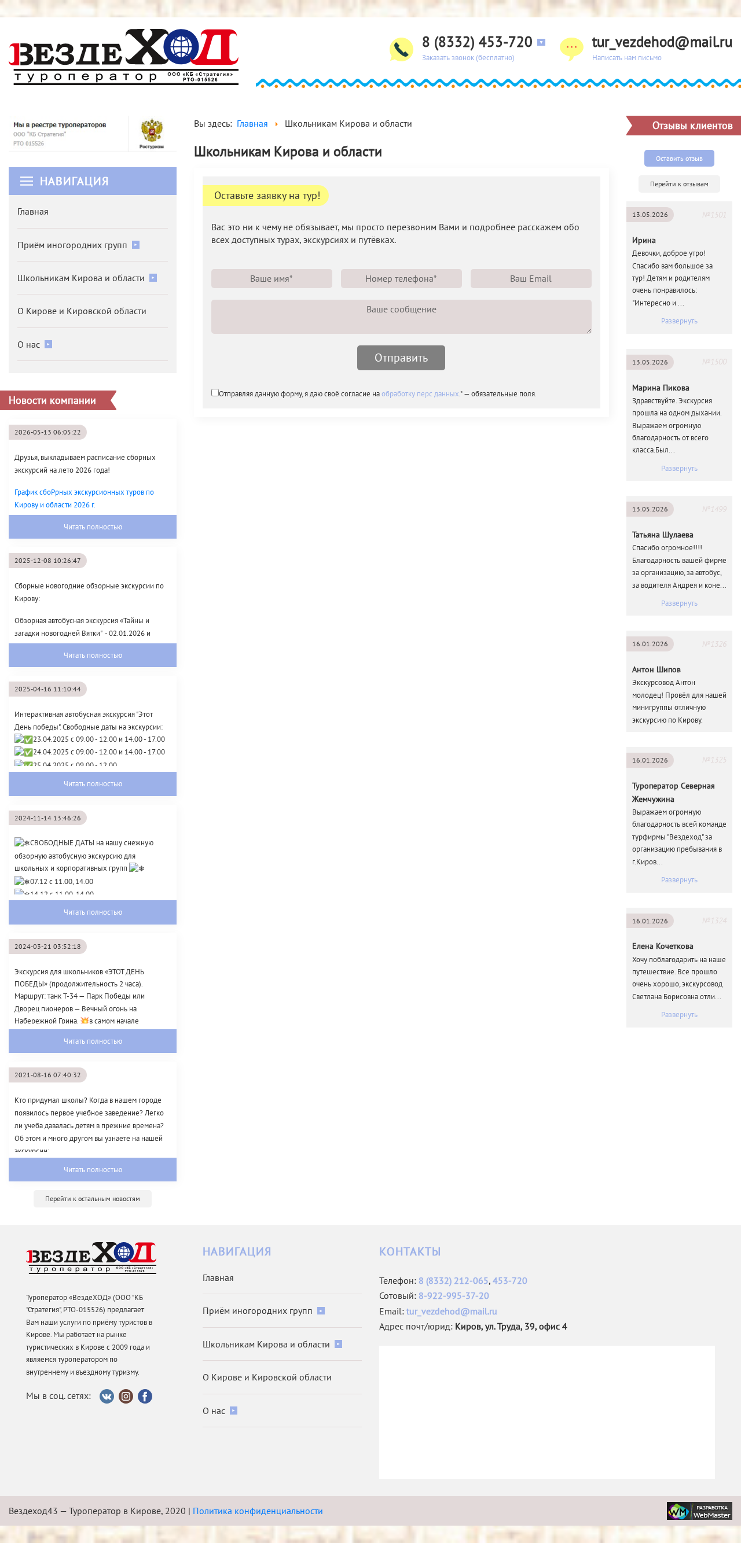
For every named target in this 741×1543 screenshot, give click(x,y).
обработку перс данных (420, 394)
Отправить (401, 357)
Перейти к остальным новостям (92, 1198)
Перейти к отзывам (679, 183)
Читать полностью (93, 527)
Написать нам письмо (627, 57)
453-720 (510, 1280)
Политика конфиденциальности (258, 1510)
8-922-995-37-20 (454, 1295)
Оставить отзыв (679, 158)
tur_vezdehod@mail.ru (662, 41)
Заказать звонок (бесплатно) (468, 57)
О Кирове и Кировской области (81, 310)
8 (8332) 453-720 (477, 42)
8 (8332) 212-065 (454, 1280)
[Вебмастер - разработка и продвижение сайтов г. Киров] (699, 1509)
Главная (33, 211)
